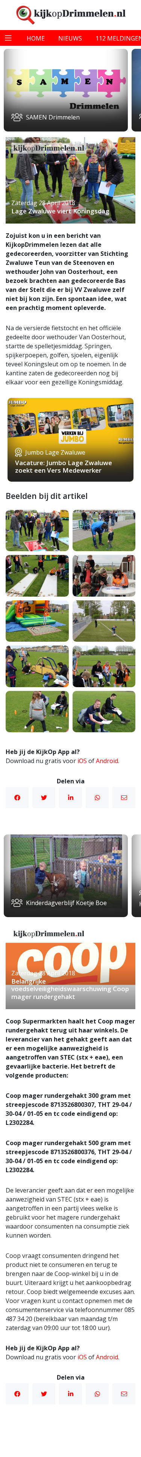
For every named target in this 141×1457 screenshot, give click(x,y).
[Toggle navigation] (8, 38)
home (36, 38)
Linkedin (70, 797)
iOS (82, 761)
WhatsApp (97, 797)
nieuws (70, 38)
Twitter (43, 797)
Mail (123, 797)
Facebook (17, 797)
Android (107, 761)
